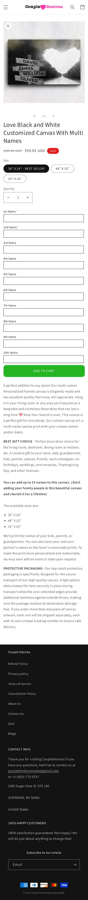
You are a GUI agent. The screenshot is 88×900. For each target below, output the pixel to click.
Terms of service (19, 684)
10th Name (10, 352)
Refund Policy (18, 664)
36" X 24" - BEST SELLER (26, 168)
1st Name (9, 211)
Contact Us (16, 714)
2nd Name (10, 227)
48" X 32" (63, 168)
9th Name (9, 337)
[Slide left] (34, 116)
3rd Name (9, 243)
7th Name (9, 305)
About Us (14, 703)
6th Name (9, 290)
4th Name (9, 258)
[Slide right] (53, 116)
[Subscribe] (75, 864)
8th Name (9, 321)
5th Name (9, 274)
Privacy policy (18, 674)
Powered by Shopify (55, 893)
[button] (5, 7)
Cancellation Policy (22, 693)
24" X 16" (15, 179)
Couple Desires (38, 893)
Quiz (11, 723)
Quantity (9, 189)
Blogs (12, 733)
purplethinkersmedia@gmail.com (33, 770)
